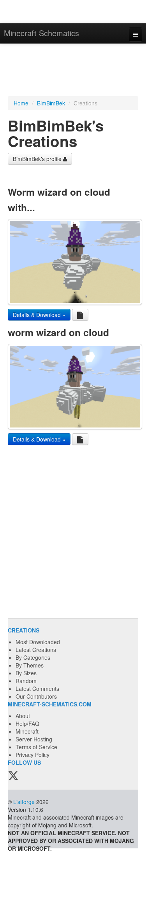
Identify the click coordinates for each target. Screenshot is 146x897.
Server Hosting (34, 739)
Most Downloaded (38, 642)
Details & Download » (39, 315)
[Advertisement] (73, 70)
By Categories (33, 657)
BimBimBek (51, 103)
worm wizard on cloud (58, 332)
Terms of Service (36, 747)
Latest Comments (37, 688)
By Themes (30, 665)
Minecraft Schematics (41, 33)
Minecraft (27, 731)
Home (21, 103)
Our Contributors (36, 696)
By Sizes (26, 673)
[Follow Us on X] (13, 776)
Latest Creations (36, 649)
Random (26, 681)
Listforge (24, 802)
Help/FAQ (27, 723)
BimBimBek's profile (38, 159)
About (23, 716)
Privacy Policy (32, 755)
